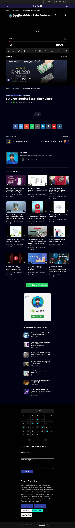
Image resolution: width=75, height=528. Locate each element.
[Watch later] (67, 2)
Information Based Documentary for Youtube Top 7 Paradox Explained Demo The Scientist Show (58, 268)
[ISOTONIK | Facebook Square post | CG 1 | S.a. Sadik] (26, 382)
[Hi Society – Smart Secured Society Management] (26, 335)
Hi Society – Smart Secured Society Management (40, 334)
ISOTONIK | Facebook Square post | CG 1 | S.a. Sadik (40, 381)
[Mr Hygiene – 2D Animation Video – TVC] (26, 373)
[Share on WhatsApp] (32, 126)
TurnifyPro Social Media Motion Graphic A (57, 240)
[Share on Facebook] (15, 126)
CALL (39, 506)
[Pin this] (54, 126)
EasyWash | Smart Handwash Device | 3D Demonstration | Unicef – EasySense (40, 344)
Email (25, 452)
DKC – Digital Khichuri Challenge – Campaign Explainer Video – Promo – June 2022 (57, 191)
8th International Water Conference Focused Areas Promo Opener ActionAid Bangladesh (37, 242)
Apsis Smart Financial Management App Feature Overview (36, 268)
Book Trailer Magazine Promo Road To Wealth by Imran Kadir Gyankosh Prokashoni (16, 216)
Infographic (15, 10)
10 (37, 423)
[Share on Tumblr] (48, 126)
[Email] (36, 159)
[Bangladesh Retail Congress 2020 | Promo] (26, 364)
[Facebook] (45, 2)
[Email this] (37, 126)
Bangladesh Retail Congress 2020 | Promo (40, 362)
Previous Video (11, 136)
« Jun (29, 439)
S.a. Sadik (10, 102)
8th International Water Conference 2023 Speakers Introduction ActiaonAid (37, 216)
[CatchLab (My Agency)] (63, 2)
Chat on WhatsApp (39, 285)
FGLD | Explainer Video (20, 141)
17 (37, 427)
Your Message (28, 460)
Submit (27, 471)
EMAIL (26, 506)
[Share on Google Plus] (26, 126)
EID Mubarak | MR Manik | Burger (51, 141)
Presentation (26, 95)
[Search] (66, 6)
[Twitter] (49, 2)
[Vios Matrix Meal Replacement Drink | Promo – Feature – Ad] (26, 355)
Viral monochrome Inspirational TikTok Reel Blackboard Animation (14, 268)
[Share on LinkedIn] (43, 126)
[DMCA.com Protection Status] (37, 515)
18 (42, 427)
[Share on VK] (59, 126)
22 (28, 431)
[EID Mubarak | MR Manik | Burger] (66, 141)
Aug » (45, 439)
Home (7, 10)
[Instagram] (60, 2)
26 (47, 431)
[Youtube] (56, 2)
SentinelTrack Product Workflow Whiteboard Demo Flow (37, 190)
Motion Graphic (18, 95)
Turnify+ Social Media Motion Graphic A (58, 216)
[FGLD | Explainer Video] (8, 141)
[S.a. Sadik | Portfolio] (37, 6)
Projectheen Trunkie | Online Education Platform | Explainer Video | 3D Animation (41, 391)
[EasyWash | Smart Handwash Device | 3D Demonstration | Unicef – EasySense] (26, 344)
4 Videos (63, 57)
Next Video (65, 136)
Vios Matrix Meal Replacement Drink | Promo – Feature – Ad (41, 353)
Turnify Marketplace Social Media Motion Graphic (15, 240)
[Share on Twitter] (21, 126)
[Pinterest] (32, 159)
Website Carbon (37, 510)
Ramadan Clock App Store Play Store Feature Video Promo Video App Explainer (15, 190)
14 (23, 427)
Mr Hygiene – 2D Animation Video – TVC (40, 372)
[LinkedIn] (52, 2)
